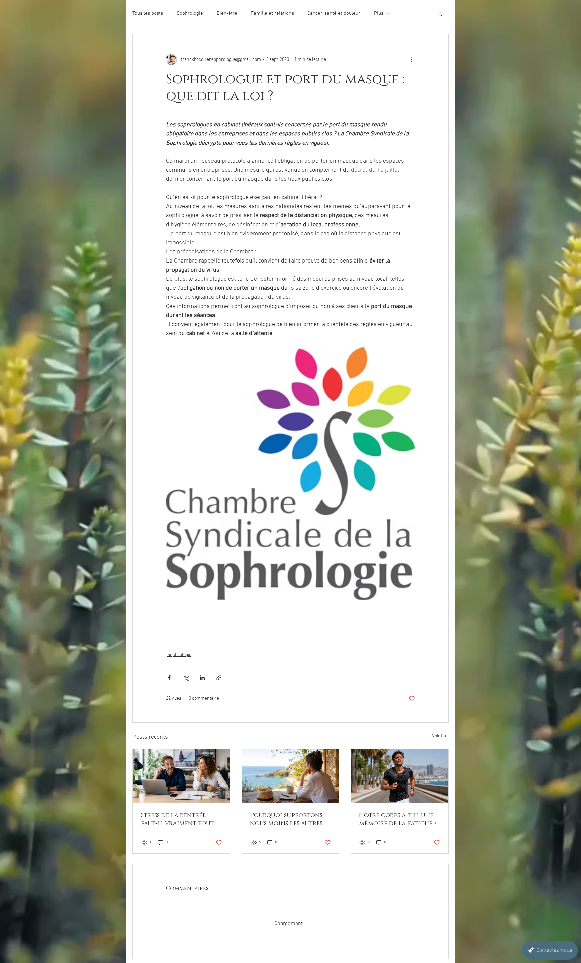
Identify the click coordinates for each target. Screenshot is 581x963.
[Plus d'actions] (411, 59)
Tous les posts (147, 13)
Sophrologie (190, 13)
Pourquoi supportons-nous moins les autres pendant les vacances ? (288, 819)
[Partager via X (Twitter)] (186, 678)
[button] (440, 13)
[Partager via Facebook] (169, 678)
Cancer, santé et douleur (333, 13)
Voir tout (440, 736)
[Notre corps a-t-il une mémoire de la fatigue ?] (399, 776)
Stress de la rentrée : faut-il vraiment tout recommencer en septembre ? (177, 819)
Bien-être (227, 13)
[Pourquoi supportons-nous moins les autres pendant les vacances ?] (290, 776)
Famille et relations (272, 13)
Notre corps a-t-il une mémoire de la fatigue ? (398, 819)
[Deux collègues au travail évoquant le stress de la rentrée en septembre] (181, 776)
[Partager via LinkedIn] (202, 678)
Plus (378, 13)
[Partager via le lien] (219, 678)
